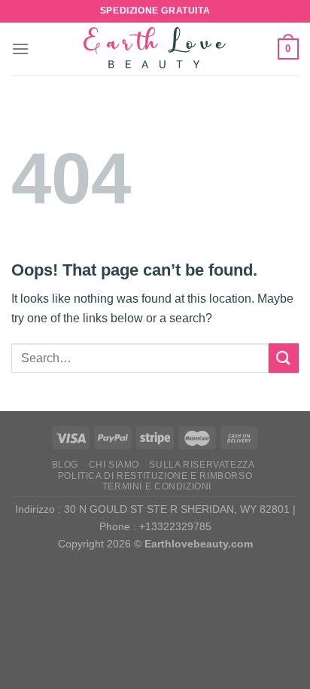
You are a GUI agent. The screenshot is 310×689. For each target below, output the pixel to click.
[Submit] (284, 358)
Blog (65, 464)
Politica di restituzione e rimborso (155, 476)
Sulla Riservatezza (201, 464)
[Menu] (20, 48)
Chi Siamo (114, 464)
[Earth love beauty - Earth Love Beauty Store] (155, 49)
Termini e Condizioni (156, 486)
